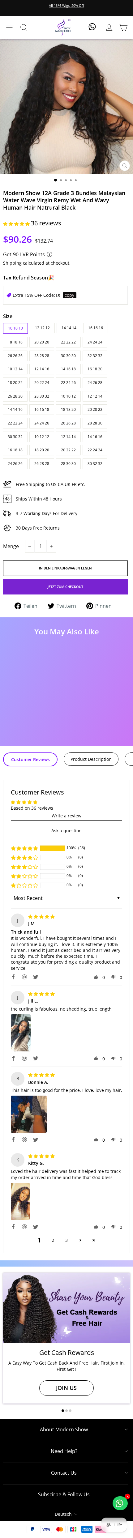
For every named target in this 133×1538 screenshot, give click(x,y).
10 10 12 (68, 396)
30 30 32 (15, 436)
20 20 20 (41, 342)
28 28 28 (41, 355)
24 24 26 (41, 423)
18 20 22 (15, 382)
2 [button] (53, 1240)
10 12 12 (41, 436)
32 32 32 (95, 355)
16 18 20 (95, 369)
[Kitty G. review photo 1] (20, 1201)
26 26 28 (68, 423)
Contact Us (64, 1472)
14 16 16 (95, 436)
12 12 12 (42, 327)
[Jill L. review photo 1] (21, 1032)
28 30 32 (41, 396)
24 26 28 (95, 382)
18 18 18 (15, 342)
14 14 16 (15, 409)
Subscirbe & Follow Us (64, 1494)
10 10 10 (15, 328)
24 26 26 (15, 463)
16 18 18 (15, 450)
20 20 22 (95, 409)
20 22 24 (41, 382)
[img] (41, 916)
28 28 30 (95, 423)
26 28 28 (41, 463)
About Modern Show (64, 1429)
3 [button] (66, 1240)
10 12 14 (15, 369)
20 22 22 (68, 450)
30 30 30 (68, 355)
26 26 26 (15, 355)
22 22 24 (15, 423)
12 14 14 (68, 436)
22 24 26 (68, 382)
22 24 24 (95, 450)
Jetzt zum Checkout (65, 586)
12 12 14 (95, 396)
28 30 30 (68, 463)
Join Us (66, 1387)
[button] (17, 224)
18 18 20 (68, 409)
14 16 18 (68, 369)
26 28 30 (15, 396)
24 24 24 (95, 342)
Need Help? (64, 1451)
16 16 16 (95, 327)
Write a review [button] (66, 816)
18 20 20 (41, 450)
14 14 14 (69, 327)
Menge (11, 546)
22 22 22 (68, 342)
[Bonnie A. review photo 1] (29, 1114)
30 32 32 (95, 463)
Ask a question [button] (66, 830)
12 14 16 (41, 369)
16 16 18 (41, 409)
